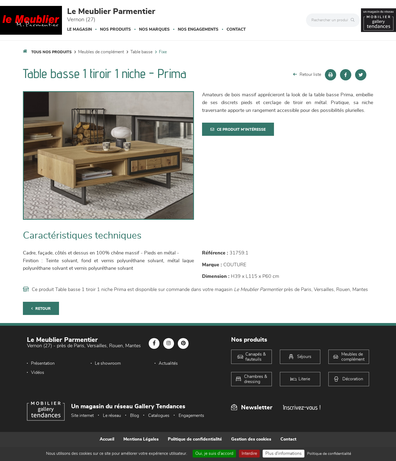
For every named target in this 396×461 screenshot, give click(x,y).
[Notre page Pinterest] (183, 343)
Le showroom (108, 363)
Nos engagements (198, 29)
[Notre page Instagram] (168, 343)
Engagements (191, 415)
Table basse (141, 52)
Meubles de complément (101, 52)
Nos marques (154, 29)
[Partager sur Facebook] (345, 74)
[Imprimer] (330, 74)
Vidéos (37, 372)
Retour (43, 309)
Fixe (163, 52)
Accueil (107, 439)
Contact (236, 29)
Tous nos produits (51, 52)
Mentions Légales (141, 439)
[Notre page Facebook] (154, 343)
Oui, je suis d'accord (214, 453)
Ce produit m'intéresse (241, 130)
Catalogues (158, 415)
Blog (134, 415)
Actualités (168, 363)
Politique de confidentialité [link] (329, 454)
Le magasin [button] (79, 29)
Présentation (43, 363)
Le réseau (112, 415)
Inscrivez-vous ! (302, 407)
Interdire (249, 453)
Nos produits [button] (115, 29)
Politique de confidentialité (195, 439)
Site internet (82, 415)
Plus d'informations (283, 453)
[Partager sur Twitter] (360, 74)
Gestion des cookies (251, 439)
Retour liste (310, 74)
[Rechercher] (354, 20)
